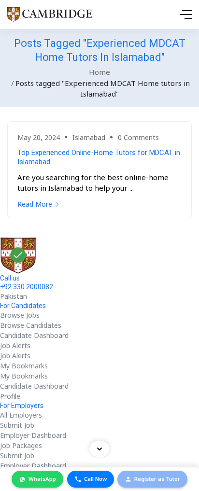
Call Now (95, 478)
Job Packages (21, 445)
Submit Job (17, 425)
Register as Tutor (157, 478)
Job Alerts (15, 345)
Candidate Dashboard (34, 335)
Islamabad (88, 137)
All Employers (21, 415)
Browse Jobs (20, 315)
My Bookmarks (24, 365)
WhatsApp (42, 478)
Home (99, 72)
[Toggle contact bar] (99, 449)
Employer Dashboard (33, 435)
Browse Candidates (30, 325)
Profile (10, 396)
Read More (34, 204)
